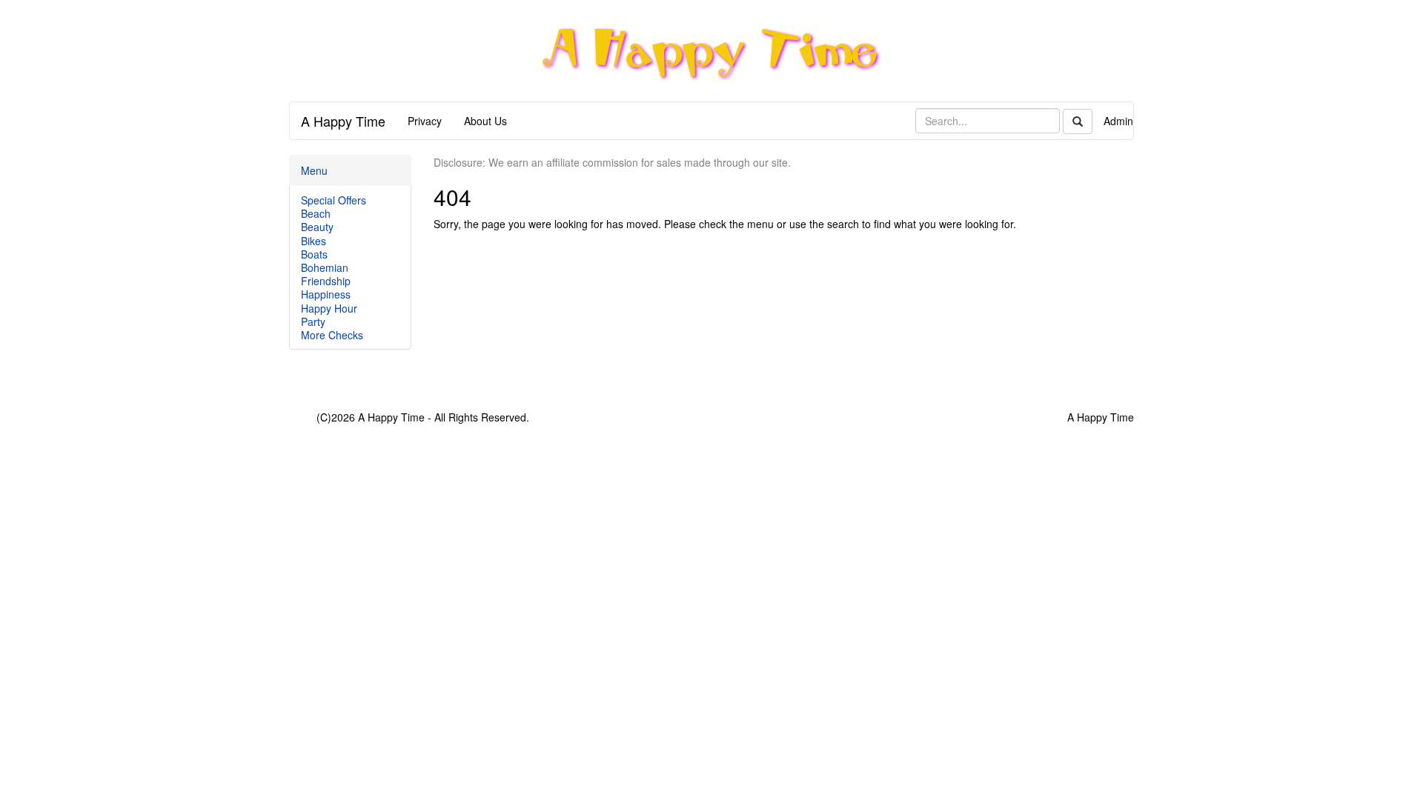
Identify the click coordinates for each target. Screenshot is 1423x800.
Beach (316, 213)
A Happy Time (343, 120)
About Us (485, 120)
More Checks (332, 334)
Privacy (425, 120)
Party (313, 321)
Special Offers (333, 200)
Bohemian (324, 267)
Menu (314, 170)
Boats (314, 254)
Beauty (317, 226)
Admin (1118, 120)
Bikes (313, 240)
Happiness (326, 294)
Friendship (326, 280)
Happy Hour (329, 308)
